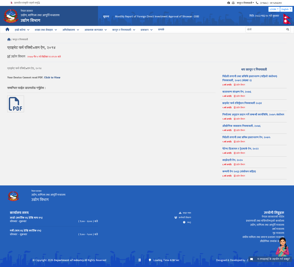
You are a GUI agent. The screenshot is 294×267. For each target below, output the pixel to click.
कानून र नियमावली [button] (244, 3)
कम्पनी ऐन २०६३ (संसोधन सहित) (239, 171)
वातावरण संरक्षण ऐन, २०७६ (236, 92)
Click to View (52, 77)
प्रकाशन (145, 30)
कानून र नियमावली (121, 30)
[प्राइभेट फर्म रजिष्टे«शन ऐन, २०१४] (15, 108)
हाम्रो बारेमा (20, 30)
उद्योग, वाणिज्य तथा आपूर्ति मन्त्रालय (267, 225)
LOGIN (273, 9)
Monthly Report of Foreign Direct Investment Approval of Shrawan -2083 (157, 16)
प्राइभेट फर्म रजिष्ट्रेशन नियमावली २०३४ (242, 103)
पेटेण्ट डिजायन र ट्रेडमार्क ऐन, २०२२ (240, 149)
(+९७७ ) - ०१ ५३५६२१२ (271, 3)
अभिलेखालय (68, 30)
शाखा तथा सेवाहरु (44, 30)
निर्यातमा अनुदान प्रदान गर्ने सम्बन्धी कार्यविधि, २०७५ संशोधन (253, 114)
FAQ (188, 222)
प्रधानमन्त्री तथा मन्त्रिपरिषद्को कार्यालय (265, 221)
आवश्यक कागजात (94, 30)
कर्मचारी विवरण (184, 217)
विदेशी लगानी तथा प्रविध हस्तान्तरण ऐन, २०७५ (246, 137)
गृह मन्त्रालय (278, 233)
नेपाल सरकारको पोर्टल (273, 216)
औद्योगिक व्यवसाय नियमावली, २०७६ (241, 126)
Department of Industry (69, 260)
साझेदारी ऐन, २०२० (232, 160)
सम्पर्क (161, 29)
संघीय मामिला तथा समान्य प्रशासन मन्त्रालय (263, 237)
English (285, 9)
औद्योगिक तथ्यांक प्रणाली (272, 241)
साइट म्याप (186, 213)
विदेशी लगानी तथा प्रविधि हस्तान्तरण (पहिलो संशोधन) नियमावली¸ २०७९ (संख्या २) (249, 78)
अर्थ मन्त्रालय (278, 229)
